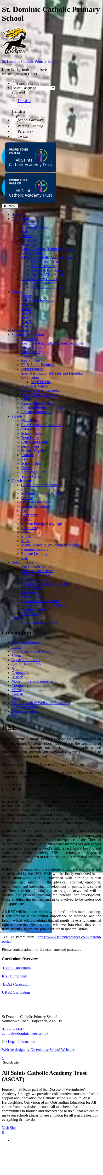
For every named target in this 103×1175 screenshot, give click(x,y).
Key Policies (30, 360)
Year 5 (26, 322)
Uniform (27, 455)
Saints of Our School (37, 571)
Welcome (28, 223)
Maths (25, 532)
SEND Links (41, 382)
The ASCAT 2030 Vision (50, 274)
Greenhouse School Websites (52, 1050)
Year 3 (26, 313)
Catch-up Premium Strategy (42, 408)
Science (27, 498)
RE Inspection (32, 597)
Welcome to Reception (38, 300)
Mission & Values (34, 386)
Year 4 (26, 317)
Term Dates (30, 438)
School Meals (31, 433)
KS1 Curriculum (14, 976)
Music (25, 541)
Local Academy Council (39, 279)
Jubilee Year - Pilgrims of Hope (44, 605)
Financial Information (37, 403)
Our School (20, 219)
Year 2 (26, 309)
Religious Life (22, 562)
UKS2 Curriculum (16, 992)
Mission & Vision (34, 227)
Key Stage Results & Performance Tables (52, 343)
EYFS (26, 489)
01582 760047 (13, 1029)
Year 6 (26, 326)
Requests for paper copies (40, 390)
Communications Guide (39, 622)
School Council (33, 253)
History (26, 519)
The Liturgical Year (35, 575)
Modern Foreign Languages (42, 524)
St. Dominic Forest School (41, 493)
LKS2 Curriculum (16, 984)
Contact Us (29, 339)
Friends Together (34, 451)
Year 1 (26, 305)
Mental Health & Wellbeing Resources (50, 545)
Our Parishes (30, 592)
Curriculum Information (39, 485)
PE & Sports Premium (38, 365)
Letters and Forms (34, 442)
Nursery (27, 236)
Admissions (20, 330)
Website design (13, 1050)
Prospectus (29, 240)
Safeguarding (31, 352)
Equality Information (36, 412)
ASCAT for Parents (45, 262)
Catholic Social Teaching (40, 601)
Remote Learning (34, 554)
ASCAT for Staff (44, 266)
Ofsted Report (31, 347)
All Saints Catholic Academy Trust (47, 257)
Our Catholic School (36, 566)
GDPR (26, 399)
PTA (24, 459)
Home (16, 214)
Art (23, 511)
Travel (26, 468)
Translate (24, 101)
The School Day (33, 472)
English (27, 536)
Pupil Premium (32, 369)
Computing (29, 528)
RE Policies (30, 614)
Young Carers (31, 476)
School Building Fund (47, 287)
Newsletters (30, 420)
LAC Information (44, 283)
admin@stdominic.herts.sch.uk (25, 1033)
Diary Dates (30, 446)
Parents (17, 416)
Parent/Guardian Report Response (47, 249)
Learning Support (34, 549)
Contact (17, 618)
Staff (24, 232)
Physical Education (35, 502)
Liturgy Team (31, 588)
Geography (29, 515)
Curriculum (21, 481)
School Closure (32, 463)
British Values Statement (39, 395)
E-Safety (27, 356)
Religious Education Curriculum (45, 584)
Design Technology (36, 506)
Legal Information (21, 1041)
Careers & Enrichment (47, 270)
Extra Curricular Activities (41, 425)
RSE (24, 558)
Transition (28, 244)
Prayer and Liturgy (35, 579)
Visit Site (9, 1128)
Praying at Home (34, 609)
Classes (17, 292)
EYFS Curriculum (17, 968)
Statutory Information (27, 335)
